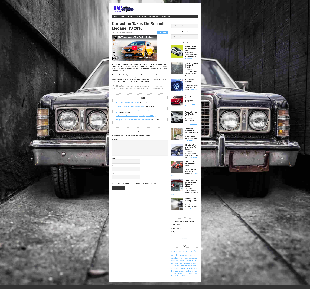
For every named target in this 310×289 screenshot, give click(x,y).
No (173, 235)
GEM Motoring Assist (190, 263)
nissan (196, 268)
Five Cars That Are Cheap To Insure (190, 147)
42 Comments (188, 168)
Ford (179, 263)
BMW (192, 251)
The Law (173, 275)
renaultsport (127, 90)
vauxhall (182, 275)
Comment (115, 139)
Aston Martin (174, 251)
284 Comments (189, 100)
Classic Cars (178, 258)
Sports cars (183, 273)
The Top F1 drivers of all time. (190, 163)
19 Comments (188, 151)
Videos (121, 85)
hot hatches (119, 88)
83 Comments (188, 203)
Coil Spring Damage (189, 80)
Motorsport (182, 268)
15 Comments (188, 69)
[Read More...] (189, 58)
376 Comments (189, 188)
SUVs (195, 273)
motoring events (175, 268)
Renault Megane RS (117, 90)
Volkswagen (190, 275)
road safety (177, 273)
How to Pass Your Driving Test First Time (127, 102)
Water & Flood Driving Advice (191, 199)
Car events (182, 255)
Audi (179, 251)
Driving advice (174, 260)
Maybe (174, 232)
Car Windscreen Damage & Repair (191, 65)
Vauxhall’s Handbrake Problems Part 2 (191, 130)
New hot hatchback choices (141, 88)
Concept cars (186, 258)
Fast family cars (144, 86)
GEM (182, 263)
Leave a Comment (162, 32)
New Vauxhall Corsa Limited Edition (190, 48)
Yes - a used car (177, 228)
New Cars (190, 267)
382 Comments (189, 52)
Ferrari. (176, 263)
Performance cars (154, 88)
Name (114, 158)
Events (191, 260)
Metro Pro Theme (149, 287)
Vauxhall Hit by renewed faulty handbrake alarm (191, 183)
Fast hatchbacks (153, 86)
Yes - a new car (177, 224)
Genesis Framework (159, 287)
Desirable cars (193, 258)
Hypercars (184, 265)
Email (114, 166)
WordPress (167, 287)
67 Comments (188, 84)
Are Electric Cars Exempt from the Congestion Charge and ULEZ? (135, 116)
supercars (190, 273)
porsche (186, 271)
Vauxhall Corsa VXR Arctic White (191, 114)
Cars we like (130, 86)
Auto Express (187, 251)
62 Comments (188, 118)
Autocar (182, 251)
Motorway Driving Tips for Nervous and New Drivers (130, 106)
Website (114, 174)
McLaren (194, 265)
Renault (162, 88)
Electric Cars (186, 260)
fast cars (136, 86)
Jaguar (190, 265)
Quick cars (191, 271)
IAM (188, 265)
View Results (184, 241)
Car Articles (123, 9)
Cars (186, 255)
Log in (172, 287)
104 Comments (189, 134)
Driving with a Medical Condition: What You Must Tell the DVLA (134, 120)
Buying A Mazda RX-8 (191, 97)
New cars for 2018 (128, 88)
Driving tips (181, 260)
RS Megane (147, 90)
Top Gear (177, 276)
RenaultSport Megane (137, 90)
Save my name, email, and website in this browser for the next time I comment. (134, 183)
